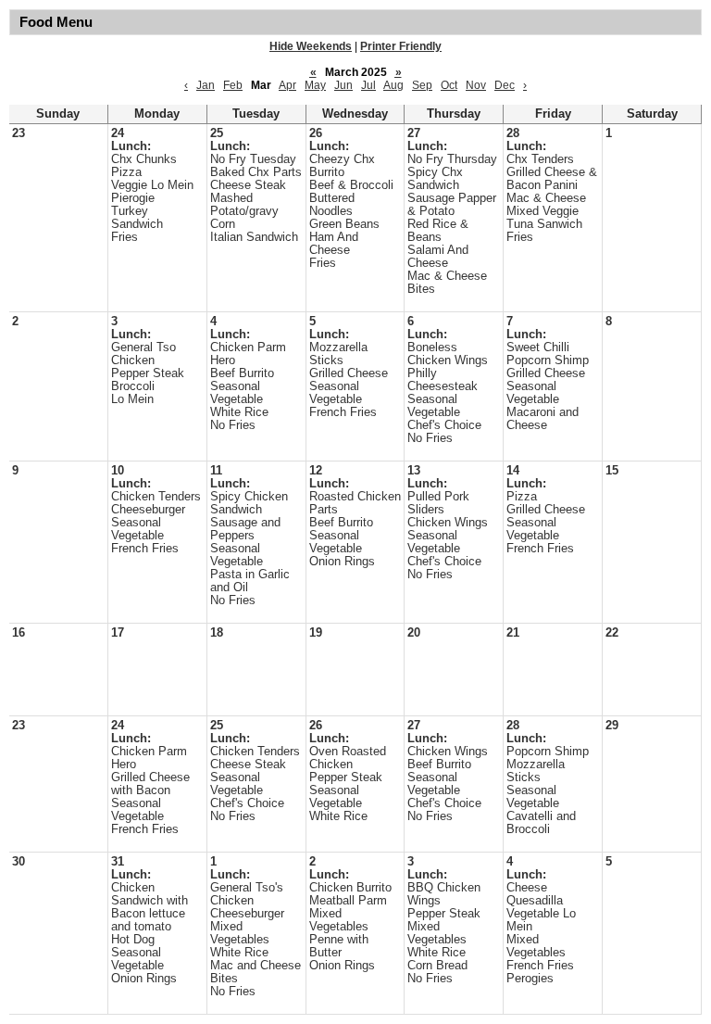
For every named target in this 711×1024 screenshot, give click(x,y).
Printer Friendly (401, 46)
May (315, 85)
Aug (393, 85)
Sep (422, 85)
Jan (205, 85)
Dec (504, 85)
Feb (233, 85)
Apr (287, 85)
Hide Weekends (310, 46)
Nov (476, 85)
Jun (343, 85)
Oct (449, 85)
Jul (368, 85)
